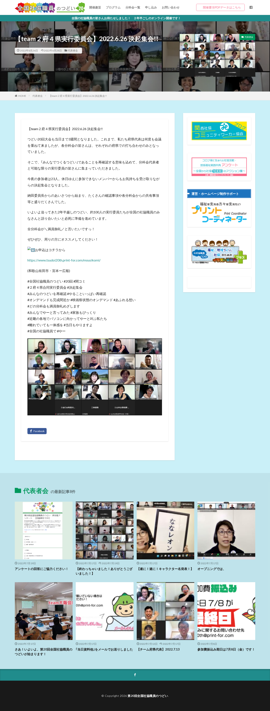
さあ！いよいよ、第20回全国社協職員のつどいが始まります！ (43, 651)
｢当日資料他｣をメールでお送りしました (104, 649)
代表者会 (73, 50)
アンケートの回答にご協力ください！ (42, 569)
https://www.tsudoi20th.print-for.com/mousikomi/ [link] (64, 260)
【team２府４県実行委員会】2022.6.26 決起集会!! (78, 95)
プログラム (113, 7)
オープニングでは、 (211, 569)
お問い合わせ (171, 7)
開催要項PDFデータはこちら (222, 7)
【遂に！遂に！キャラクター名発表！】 (165, 569)
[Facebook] (37, 431)
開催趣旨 (95, 7)
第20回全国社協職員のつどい (148, 696)
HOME (22, 95)
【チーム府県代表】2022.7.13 (158, 649)
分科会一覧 (133, 7)
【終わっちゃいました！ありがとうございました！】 (104, 571)
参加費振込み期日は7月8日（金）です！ (226, 649)
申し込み (151, 7)
